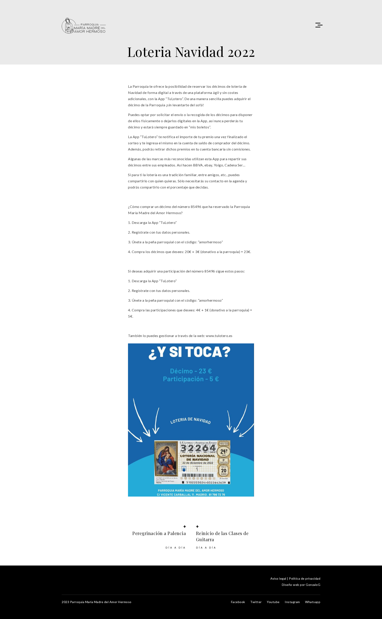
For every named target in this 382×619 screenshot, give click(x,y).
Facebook (238, 602)
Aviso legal (278, 578)
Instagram (292, 602)
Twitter (256, 602)
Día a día (176, 547)
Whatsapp (312, 602)
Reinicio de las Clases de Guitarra (222, 536)
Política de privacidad (304, 578)
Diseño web (290, 585)
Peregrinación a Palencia (159, 533)
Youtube (273, 602)
